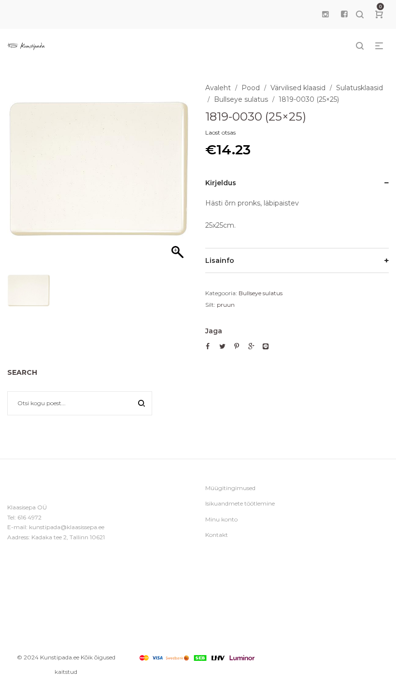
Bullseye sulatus (241, 99)
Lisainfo (219, 260)
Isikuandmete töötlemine (240, 503)
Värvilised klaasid (297, 87)
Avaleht (218, 87)
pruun (226, 304)
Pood (250, 87)
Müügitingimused (230, 488)
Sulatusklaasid (359, 87)
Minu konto (221, 519)
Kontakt (216, 534)
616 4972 (29, 517)
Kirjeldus (220, 182)
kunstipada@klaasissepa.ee (66, 527)
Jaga (213, 331)
